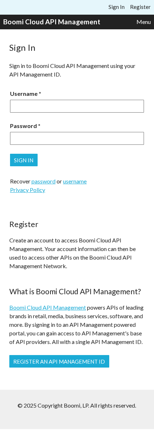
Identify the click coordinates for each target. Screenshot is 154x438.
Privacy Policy (27, 189)
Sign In (117, 7)
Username (24, 93)
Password (23, 125)
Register (140, 7)
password (44, 181)
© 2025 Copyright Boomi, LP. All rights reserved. (77, 405)
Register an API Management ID (59, 361)
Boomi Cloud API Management (51, 22)
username (75, 181)
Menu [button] (143, 21)
